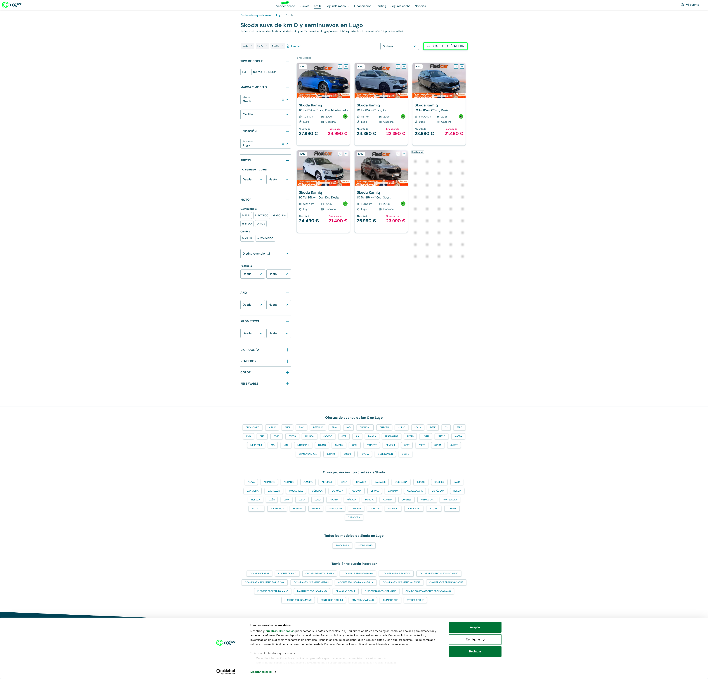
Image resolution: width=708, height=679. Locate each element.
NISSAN (322, 445)
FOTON (292, 436)
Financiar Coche (345, 591)
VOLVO (405, 453)
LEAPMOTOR (391, 436)
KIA (357, 436)
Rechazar (475, 651)
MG (273, 445)
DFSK (432, 427)
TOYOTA (365, 453)
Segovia (297, 508)
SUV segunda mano (363, 600)
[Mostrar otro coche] (323, 96)
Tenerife (356, 508)
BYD (348, 427)
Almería (308, 482)
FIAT (262, 436)
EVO (248, 436)
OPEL (355, 445)
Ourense (406, 499)
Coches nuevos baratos (396, 573)
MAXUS (441, 436)
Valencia (393, 508)
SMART (454, 445)
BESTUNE (318, 427)
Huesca (255, 499)
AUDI (287, 427)
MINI (286, 445)
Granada (393, 490)
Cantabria (252, 490)
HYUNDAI (309, 436)
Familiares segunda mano (312, 591)
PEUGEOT (372, 445)
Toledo (374, 508)
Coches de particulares (320, 573)
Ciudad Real (296, 490)
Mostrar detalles (261, 671)
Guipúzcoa (438, 490)
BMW (334, 427)
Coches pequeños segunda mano (439, 573)
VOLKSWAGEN (385, 453)
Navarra (387, 499)
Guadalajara (415, 490)
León (286, 499)
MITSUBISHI (303, 445)
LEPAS (410, 436)
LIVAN (426, 436)
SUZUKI (347, 453)
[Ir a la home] (12, 5)
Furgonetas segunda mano (380, 591)
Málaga (351, 499)
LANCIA (372, 436)
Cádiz (457, 482)
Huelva (457, 490)
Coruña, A (337, 490)
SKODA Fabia (342, 545)
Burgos (421, 482)
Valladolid (413, 508)
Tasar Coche (390, 600)
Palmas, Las (427, 499)
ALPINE (272, 427)
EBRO (459, 427)
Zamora (452, 508)
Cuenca (356, 490)
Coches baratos (259, 573)
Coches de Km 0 (287, 573)
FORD (276, 436)
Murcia (369, 499)
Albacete (269, 482)
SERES (422, 445)
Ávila (344, 482)
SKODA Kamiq (365, 545)
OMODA (339, 445)
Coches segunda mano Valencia (401, 582)
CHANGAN (365, 427)
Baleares (380, 482)
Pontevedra (450, 499)
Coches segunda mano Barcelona (264, 582)
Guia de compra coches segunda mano (428, 591)
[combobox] (243, 101)
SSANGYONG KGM (308, 453)
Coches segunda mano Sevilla (356, 582)
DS (446, 427)
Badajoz (361, 482)
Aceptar (475, 627)
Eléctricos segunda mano (272, 591)
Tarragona (335, 508)
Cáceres (439, 482)
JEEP (343, 436)
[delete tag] (252, 46)
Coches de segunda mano (358, 573)
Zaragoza (354, 517)
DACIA (417, 427)
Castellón (274, 490)
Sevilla (316, 508)
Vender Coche (415, 600)
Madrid (334, 499)
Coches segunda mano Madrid (311, 582)
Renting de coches (332, 600)
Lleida (302, 499)
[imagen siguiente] (347, 81)
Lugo (317, 499)
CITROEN (384, 427)
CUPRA (401, 427)
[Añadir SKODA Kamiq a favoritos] (340, 66)
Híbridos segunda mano (298, 600)
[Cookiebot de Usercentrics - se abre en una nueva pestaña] (226, 672)
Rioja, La (256, 508)
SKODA (437, 445)
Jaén (272, 499)
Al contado (249, 169)
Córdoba (317, 490)
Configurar (473, 639)
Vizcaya (433, 508)
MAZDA (458, 436)
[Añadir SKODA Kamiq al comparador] (346, 66)
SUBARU (331, 453)
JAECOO (327, 436)
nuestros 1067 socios (280, 631)
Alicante (289, 482)
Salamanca (277, 508)
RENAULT (390, 445)
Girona (375, 490)
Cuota (263, 169)
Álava (251, 482)
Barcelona (401, 482)
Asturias (327, 482)
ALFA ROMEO (252, 427)
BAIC (301, 427)
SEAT (406, 445)
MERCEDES (256, 445)
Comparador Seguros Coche (446, 582)
